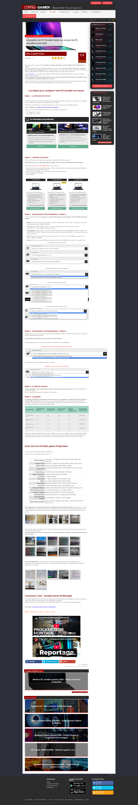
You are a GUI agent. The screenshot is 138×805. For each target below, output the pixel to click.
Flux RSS (113, 20)
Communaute (96, 12)
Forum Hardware (29, 799)
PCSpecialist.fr (31, 74)
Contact (87, 799)
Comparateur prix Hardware (53, 783)
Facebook (105, 20)
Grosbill (48, 781)
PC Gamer (53, 12)
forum (44, 12)
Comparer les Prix (30, 16)
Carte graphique (69, 799)
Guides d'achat (65, 12)
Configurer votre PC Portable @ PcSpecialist (48, 107)
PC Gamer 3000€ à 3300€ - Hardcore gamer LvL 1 (53, 750)
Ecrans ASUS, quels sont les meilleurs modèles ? (107, 107)
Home (26, 12)
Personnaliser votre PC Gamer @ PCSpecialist (43, 607)
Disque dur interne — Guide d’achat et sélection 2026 (107, 114)
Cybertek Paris (50, 787)
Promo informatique (79, 799)
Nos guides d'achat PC (105, 142)
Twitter (109, 20)
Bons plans (35, 12)
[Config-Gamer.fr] (52, 7)
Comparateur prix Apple (52, 785)
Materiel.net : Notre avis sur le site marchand (51, 706)
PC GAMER (50, 799)
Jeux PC (76, 12)
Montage (85, 12)
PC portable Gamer (58, 799)
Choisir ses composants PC (40, 799)
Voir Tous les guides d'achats (80, 692)
